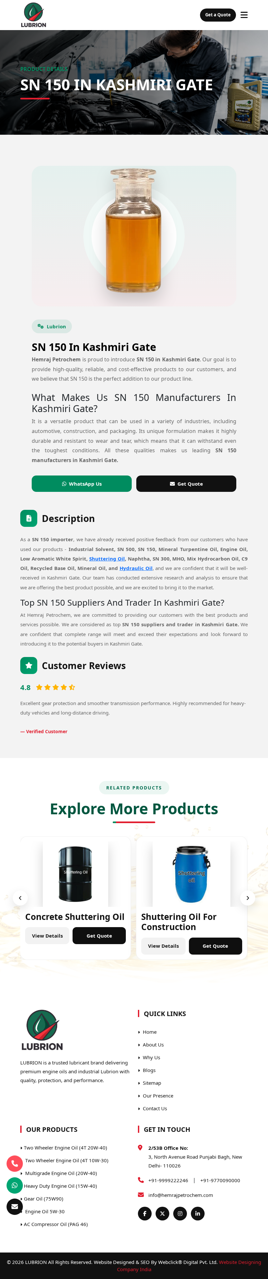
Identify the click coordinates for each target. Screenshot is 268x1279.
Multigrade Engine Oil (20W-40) (60, 1173)
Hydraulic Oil (136, 568)
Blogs (149, 1070)
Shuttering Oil (107, 558)
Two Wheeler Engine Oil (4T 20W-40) (65, 1147)
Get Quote (190, 483)
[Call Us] (15, 1163)
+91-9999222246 (168, 1180)
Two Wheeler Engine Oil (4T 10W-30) (66, 1160)
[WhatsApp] (15, 1185)
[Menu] (244, 15)
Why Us (151, 1057)
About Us (153, 1044)
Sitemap (151, 1083)
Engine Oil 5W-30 (44, 1211)
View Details (35, 935)
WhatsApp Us (85, 483)
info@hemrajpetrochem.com (180, 1195)
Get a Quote (218, 15)
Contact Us (154, 1108)
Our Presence (157, 1095)
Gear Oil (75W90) (43, 1198)
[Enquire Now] (15, 1207)
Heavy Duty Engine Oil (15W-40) (60, 1186)
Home (149, 1031)
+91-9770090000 (220, 1180)
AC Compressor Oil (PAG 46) (56, 1224)
